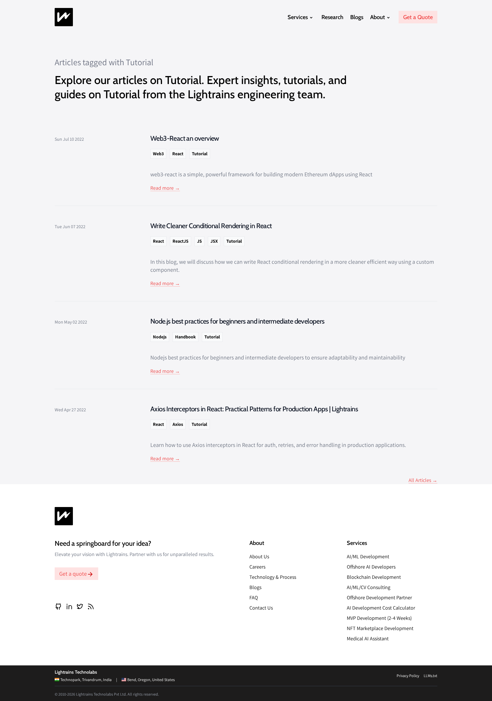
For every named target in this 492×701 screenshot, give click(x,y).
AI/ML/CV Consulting (368, 587)
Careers (257, 566)
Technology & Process (272, 577)
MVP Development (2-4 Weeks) (379, 618)
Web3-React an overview (184, 138)
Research (332, 17)
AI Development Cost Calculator (381, 607)
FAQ (253, 597)
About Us (259, 556)
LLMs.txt (430, 675)
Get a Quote (418, 17)
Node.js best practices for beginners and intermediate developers (237, 321)
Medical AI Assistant (368, 638)
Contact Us (261, 607)
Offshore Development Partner (379, 597)
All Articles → (423, 480)
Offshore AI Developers (371, 566)
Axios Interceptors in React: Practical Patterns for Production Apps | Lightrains (254, 409)
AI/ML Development (368, 556)
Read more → (165, 188)
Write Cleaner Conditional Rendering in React (211, 226)
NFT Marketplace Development (380, 628)
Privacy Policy (408, 675)
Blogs (356, 17)
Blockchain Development (374, 577)
